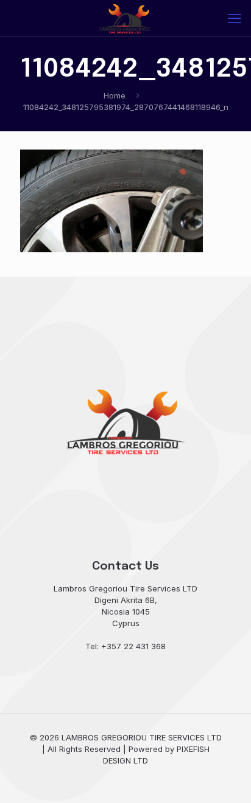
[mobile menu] (234, 18)
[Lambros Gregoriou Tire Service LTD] (125, 18)
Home (114, 95)
